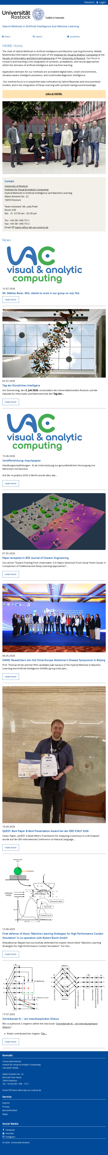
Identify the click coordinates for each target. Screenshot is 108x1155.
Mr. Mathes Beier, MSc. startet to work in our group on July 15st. (41, 293)
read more (10, 299)
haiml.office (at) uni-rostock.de (31, 227)
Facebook (10, 1129)
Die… (44, 1033)
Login (102, 2)
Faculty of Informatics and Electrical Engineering (28, 58)
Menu (7, 36)
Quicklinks (75, 36)
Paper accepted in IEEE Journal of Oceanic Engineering (35, 558)
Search (39, 36)
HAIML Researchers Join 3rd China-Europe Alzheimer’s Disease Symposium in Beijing (53, 660)
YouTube (9, 1133)
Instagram (10, 1136)
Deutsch (89, 2)
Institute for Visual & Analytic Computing (27, 189)
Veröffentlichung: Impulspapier (21, 461)
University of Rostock (73, 58)
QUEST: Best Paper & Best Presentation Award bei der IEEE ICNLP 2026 (45, 831)
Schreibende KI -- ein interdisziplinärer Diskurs (30, 1019)
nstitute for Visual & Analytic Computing (76, 54)
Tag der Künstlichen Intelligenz (21, 385)
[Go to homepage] (33, 14)
